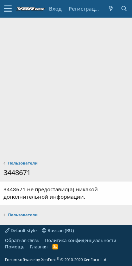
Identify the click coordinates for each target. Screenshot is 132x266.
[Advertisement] (66, 87)
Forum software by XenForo (56, 259)
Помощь (15, 246)
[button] (7, 9)
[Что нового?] (110, 8)
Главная (39, 246)
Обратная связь (22, 240)
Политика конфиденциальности (80, 240)
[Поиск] (124, 8)
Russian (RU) (60, 230)
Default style (23, 230)
